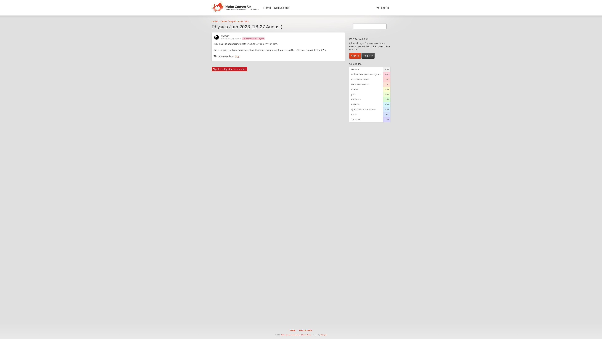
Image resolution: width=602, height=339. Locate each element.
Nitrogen (323, 335)
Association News (360, 79)
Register (228, 69)
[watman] (217, 37)
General (355, 69)
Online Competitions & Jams (253, 39)
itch (237, 56)
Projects (355, 104)
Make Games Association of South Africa (296, 335)
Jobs (353, 94)
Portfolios (356, 99)
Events (354, 89)
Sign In (385, 7)
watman (225, 36)
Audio (354, 114)
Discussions (281, 7)
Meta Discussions (360, 84)
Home (267, 7)
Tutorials (355, 119)
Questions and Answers (363, 109)
